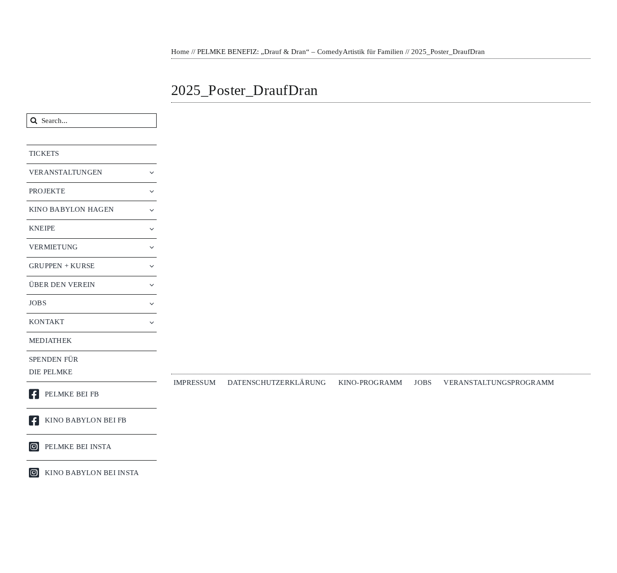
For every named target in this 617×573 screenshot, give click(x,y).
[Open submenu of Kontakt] (153, 322)
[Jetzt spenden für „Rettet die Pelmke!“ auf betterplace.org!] (92, 539)
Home (180, 51)
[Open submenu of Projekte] (153, 191)
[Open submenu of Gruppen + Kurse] (153, 266)
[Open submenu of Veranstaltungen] (153, 172)
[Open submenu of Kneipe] (153, 228)
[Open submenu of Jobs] (153, 303)
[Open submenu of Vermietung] (153, 247)
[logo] (79, 10)
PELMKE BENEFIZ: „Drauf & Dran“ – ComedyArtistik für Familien (300, 51)
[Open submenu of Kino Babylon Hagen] (153, 209)
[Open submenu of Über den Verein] (153, 285)
